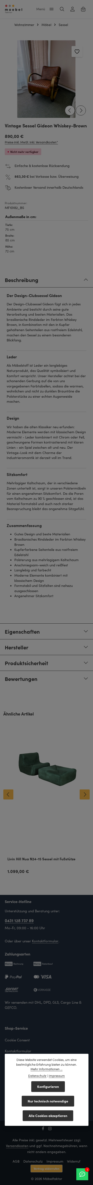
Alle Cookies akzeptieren (48, 1115)
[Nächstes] (81, 110)
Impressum (54, 1161)
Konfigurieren (48, 1086)
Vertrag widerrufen (46, 1168)
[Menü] (51, 9)
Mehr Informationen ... (46, 1069)
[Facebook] (43, 1129)
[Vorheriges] (70, 110)
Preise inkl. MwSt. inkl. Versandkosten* (31, 142)
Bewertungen (21, 678)
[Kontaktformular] (82, 1174)
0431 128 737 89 (19, 920)
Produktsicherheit (26, 663)
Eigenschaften (22, 631)
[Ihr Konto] (72, 9)
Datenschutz (33, 1161)
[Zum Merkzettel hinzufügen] (77, 51)
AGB (16, 1161)
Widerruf (73, 1161)
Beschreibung (21, 279)
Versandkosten (17, 1145)
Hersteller (16, 647)
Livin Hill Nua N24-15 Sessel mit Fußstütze (41, 859)
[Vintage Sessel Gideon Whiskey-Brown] (46, 79)
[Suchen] (62, 9)
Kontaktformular (45, 941)
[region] (46, 79)
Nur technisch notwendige (48, 1101)
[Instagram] (50, 1129)
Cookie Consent (17, 1040)
